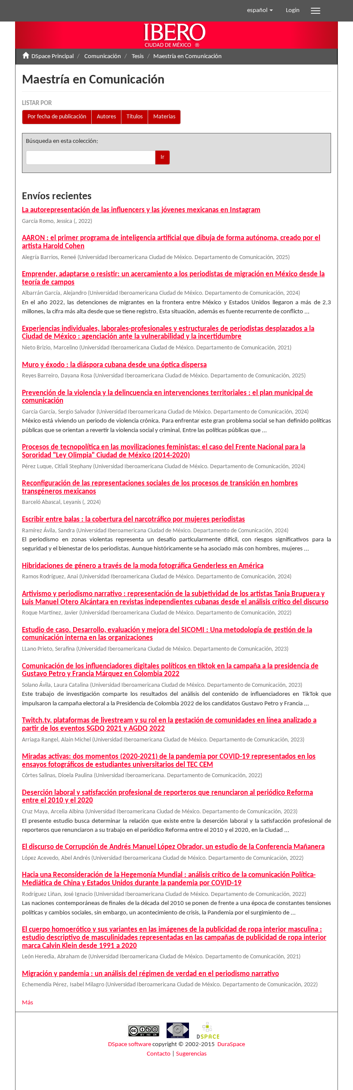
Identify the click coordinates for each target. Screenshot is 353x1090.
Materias (164, 117)
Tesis (138, 56)
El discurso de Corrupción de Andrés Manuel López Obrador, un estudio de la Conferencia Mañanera (173, 847)
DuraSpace (231, 1044)
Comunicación (102, 56)
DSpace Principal (52, 56)
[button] (260, 11)
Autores (106, 117)
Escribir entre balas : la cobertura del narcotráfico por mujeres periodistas (133, 519)
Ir (162, 157)
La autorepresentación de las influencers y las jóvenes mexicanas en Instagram (141, 210)
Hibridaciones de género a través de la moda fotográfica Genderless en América (142, 566)
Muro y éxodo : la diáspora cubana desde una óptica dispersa (114, 365)
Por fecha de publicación (57, 117)
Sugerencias (191, 1054)
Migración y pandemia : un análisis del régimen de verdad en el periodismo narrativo (150, 974)
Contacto (158, 1054)
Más (27, 1003)
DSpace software (129, 1044)
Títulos (134, 117)
